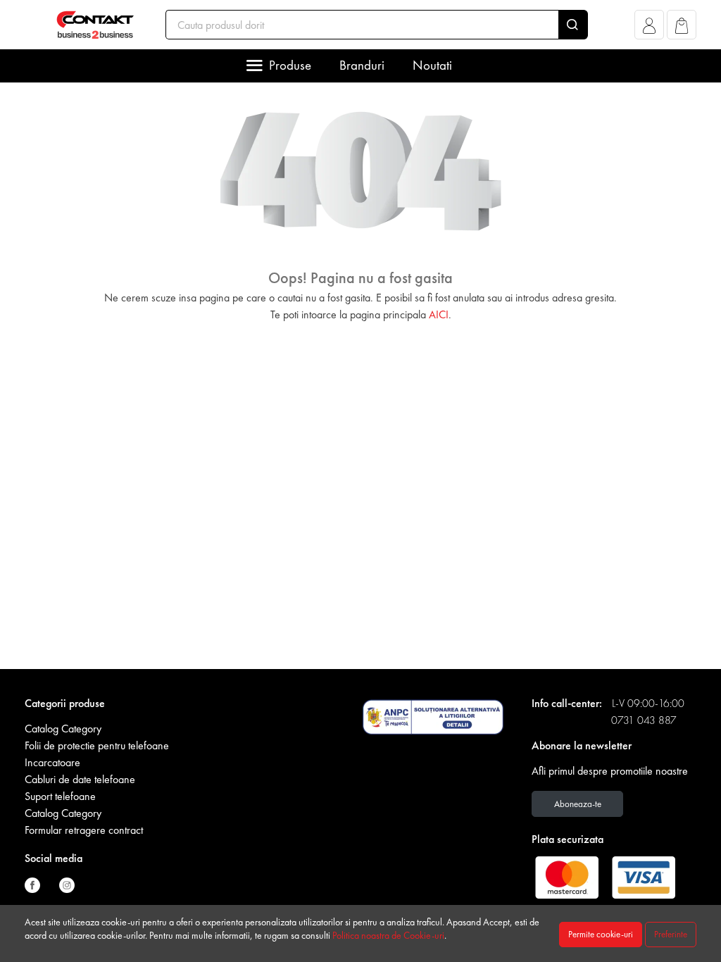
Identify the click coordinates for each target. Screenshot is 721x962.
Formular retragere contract (84, 830)
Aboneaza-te (577, 804)
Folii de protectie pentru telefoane (97, 745)
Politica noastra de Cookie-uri (388, 935)
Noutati (432, 65)
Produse (290, 65)
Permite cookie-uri (600, 934)
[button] (649, 28)
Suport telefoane (60, 796)
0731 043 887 (644, 720)
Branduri (361, 65)
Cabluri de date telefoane (80, 779)
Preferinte (670, 934)
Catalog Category (63, 728)
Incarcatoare (52, 762)
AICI (439, 314)
